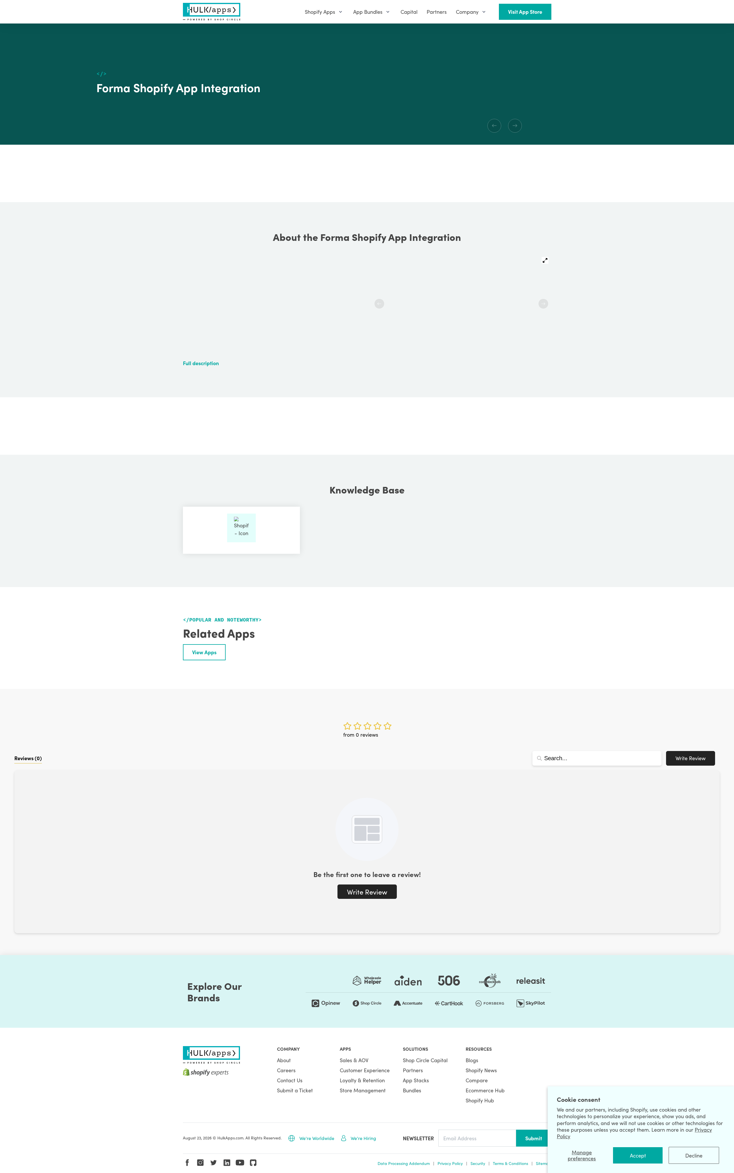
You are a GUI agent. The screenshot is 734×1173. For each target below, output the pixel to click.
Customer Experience (365, 1070)
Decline (693, 1155)
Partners (413, 1070)
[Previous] (494, 126)
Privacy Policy (450, 1163)
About (284, 1060)
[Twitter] (213, 1162)
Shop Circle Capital (425, 1060)
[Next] (515, 126)
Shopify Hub (480, 1100)
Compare (477, 1080)
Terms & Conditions (510, 1163)
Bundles (412, 1090)
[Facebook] (187, 1162)
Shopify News (481, 1070)
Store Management (363, 1090)
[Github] (253, 1162)
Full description (201, 363)
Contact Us (289, 1080)
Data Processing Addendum (404, 1163)
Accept (638, 1155)
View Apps (204, 652)
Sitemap (543, 1163)
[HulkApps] (211, 11)
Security (478, 1163)
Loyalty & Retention (362, 1080)
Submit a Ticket (295, 1090)
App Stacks (416, 1080)
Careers (286, 1070)
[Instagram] (200, 1162)
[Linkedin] (226, 1162)
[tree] (504, 84)
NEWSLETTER (418, 1138)
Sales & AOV (354, 1060)
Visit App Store (525, 11)
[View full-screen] (545, 260)
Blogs (472, 1060)
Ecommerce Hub (485, 1090)
